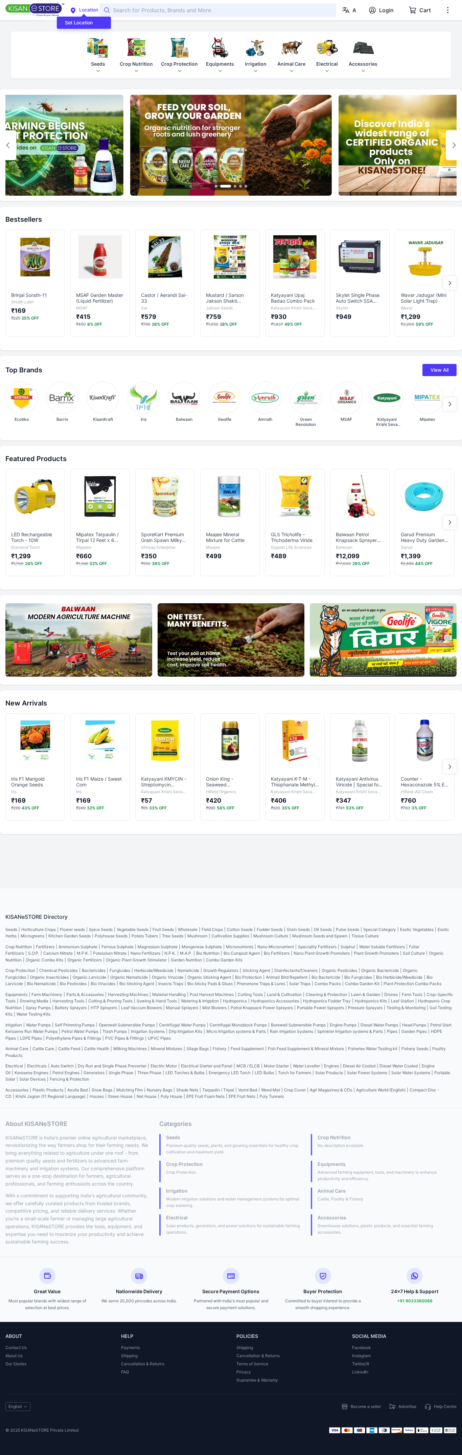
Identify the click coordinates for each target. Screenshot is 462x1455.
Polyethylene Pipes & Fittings (73, 1038)
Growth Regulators (220, 970)
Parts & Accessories (85, 994)
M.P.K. (83, 953)
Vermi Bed (247, 1089)
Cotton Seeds (240, 929)
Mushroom (197, 935)
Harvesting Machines (128, 994)
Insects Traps (170, 983)
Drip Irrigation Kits (185, 1031)
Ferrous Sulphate (117, 946)
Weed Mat (270, 1089)
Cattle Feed (69, 1048)
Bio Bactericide (325, 977)
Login (386, 10)
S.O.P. (33, 953)
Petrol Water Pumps (80, 1031)
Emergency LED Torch (230, 1072)
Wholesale (188, 929)
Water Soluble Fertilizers (382, 946)
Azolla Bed (77, 1089)
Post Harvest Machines (212, 994)
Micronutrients (239, 946)
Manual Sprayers (182, 1007)
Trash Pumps (114, 1031)
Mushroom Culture (270, 935)
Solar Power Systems (367, 1072)
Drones (391, 994)
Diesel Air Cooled (359, 1065)
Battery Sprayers (71, 1007)
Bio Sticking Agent (136, 983)
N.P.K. (170, 953)
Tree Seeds (172, 935)
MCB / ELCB (248, 1065)
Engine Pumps (343, 1024)
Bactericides (94, 970)
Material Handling (169, 994)
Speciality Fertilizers (317, 946)
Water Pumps (38, 1024)
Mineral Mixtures (166, 1048)
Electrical (14, 1065)
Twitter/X (360, 1363)
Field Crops (212, 929)
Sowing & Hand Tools (157, 1000)
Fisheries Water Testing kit (372, 1048)
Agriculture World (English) (381, 1089)
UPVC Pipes (159, 1038)
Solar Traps (299, 983)
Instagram (361, 1355)
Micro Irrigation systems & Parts (236, 1031)
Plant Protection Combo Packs (412, 983)
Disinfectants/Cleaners (296, 970)
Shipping (129, 1355)
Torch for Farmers (294, 1072)
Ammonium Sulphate (78, 946)
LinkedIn (360, 1371)
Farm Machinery (46, 994)
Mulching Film (129, 1089)
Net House (147, 1096)
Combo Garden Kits (224, 959)
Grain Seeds (298, 929)
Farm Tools (412, 994)
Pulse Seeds (347, 929)
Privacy (243, 1371)
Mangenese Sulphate (202, 946)
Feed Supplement (247, 1048)
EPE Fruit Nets (242, 1096)
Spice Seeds (101, 929)
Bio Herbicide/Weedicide (399, 977)
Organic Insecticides (49, 977)
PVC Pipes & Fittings (124, 1038)
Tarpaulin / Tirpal (218, 1089)
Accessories (16, 1089)
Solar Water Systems (410, 1072)
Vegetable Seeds (132, 929)
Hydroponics (235, 1000)
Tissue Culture (365, 935)
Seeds (11, 929)
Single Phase (121, 1072)
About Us (14, 1355)
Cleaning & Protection (326, 994)
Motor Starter (276, 1065)
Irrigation (13, 1024)
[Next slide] (454, 145)
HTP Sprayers (104, 1007)
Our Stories (15, 1363)
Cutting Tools (250, 994)
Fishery (220, 1048)
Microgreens (32, 935)
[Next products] (450, 283)
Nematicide (188, 970)
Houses (97, 1096)
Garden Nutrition (186, 959)
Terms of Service (252, 1363)
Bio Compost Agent (242, 953)
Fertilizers (45, 946)
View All (439, 370)
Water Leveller (306, 1065)
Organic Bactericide (380, 970)
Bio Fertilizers (277, 953)
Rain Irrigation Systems (291, 1031)
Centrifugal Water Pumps (182, 1024)
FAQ (125, 1371)
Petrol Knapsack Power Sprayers (262, 1007)
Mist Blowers (214, 1007)
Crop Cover (295, 1089)
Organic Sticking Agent (209, 977)
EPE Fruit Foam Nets (205, 1096)
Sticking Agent (256, 970)
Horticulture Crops (38, 929)
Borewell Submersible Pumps (298, 1024)
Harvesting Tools (68, 1000)
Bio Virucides (103, 983)
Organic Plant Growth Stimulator (136, 959)
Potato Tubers (145, 935)
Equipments (16, 994)
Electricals (37, 1065)
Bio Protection (248, 977)
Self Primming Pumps (75, 1024)
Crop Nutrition (18, 946)
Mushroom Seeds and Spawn (319, 935)
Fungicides (120, 970)
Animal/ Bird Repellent (286, 977)
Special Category (379, 929)
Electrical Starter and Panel (206, 1065)
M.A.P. (186, 953)
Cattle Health (96, 1048)
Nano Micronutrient (275, 946)
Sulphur (348, 946)
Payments (130, 1347)
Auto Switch (62, 1065)
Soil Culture (414, 953)
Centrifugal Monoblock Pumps (238, 1024)
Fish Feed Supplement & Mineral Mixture (306, 1048)
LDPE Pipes (31, 1038)
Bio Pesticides (73, 983)
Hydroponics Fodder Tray (327, 1000)
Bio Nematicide (41, 983)
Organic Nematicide (129, 977)
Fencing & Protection (69, 1079)
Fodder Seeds (270, 929)
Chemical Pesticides (58, 970)
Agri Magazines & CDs (331, 1089)
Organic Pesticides (339, 970)
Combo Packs (328, 983)
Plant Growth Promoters (376, 953)
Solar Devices (32, 1079)
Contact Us (16, 1347)
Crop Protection (20, 970)
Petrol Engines (65, 1072)
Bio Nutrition (208, 953)
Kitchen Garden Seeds (69, 935)
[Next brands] (450, 404)
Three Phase (149, 1072)
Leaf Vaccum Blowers (141, 1007)
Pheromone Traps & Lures (261, 983)
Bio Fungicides (358, 977)
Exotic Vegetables (417, 929)
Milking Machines (130, 1048)
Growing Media (34, 1000)
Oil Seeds (323, 929)
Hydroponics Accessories (275, 1000)
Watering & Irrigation (200, 1000)
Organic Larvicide (89, 977)
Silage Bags (197, 1048)
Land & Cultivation (284, 994)
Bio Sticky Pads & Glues (210, 983)
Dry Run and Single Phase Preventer (112, 1065)
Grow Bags (102, 1089)
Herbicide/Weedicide (154, 970)
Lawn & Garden (365, 994)
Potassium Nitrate (109, 953)
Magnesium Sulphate (158, 946)
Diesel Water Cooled (398, 1065)
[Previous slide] (8, 145)
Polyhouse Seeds (111, 935)
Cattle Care (43, 1048)
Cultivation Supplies (230, 935)
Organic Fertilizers (84, 959)
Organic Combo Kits (44, 959)
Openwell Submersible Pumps (127, 1024)
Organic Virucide (167, 977)
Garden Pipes (414, 1031)
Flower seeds (72, 929)
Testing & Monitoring (406, 1007)
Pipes (392, 1031)
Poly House (171, 1096)
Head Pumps (414, 1024)
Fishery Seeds (414, 1048)
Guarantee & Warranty (257, 1380)
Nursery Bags (159, 1089)
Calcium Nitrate (58, 953)
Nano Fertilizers (145, 953)
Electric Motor (164, 1065)
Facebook (361, 1347)
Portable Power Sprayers (320, 1007)
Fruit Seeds (163, 929)
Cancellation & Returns (142, 1363)
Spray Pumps (38, 1007)
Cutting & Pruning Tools (110, 1000)
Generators (94, 1072)
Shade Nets (187, 1089)
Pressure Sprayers (365, 1007)
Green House (120, 1096)
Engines (331, 1065)
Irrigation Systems (148, 1031)
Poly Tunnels (271, 1096)
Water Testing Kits (33, 1014)
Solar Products (329, 1072)
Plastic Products (47, 1089)
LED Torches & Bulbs (185, 1072)
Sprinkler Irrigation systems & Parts (350, 1031)
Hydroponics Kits (371, 1000)
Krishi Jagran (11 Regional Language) (51, 1096)
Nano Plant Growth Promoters (322, 953)
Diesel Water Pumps (379, 1024)
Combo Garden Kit (362, 983)
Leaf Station (402, 1000)
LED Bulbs (264, 1072)
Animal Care (16, 1048)
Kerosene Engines (31, 1072)
